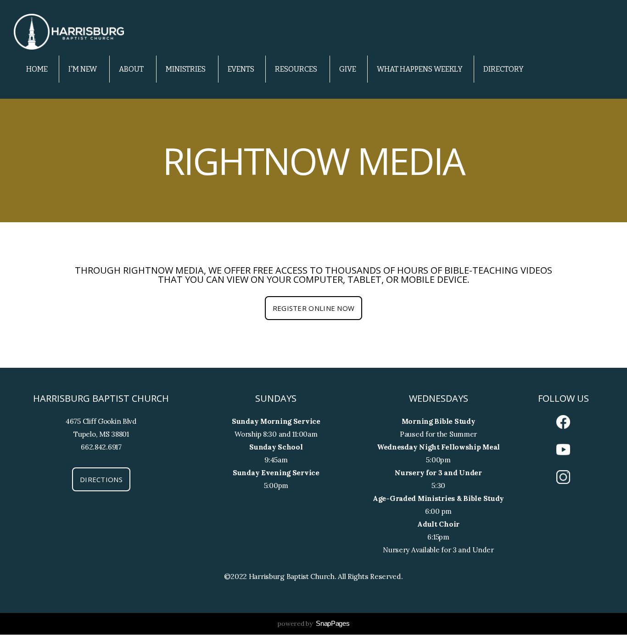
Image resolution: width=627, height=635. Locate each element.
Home (37, 69)
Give (347, 69)
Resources (297, 69)
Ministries (186, 69)
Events (241, 69)
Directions (101, 479)
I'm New (83, 69)
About (132, 69)
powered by (313, 623)
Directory (503, 69)
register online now (314, 308)
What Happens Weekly (420, 69)
